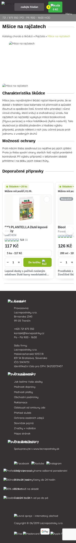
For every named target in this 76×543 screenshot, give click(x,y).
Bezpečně (66, 199)
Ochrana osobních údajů (29, 417)
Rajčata (40, 36)
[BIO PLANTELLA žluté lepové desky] (28, 209)
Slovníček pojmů (24, 423)
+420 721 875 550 (24, 328)
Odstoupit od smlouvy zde (29, 407)
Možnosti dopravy (24, 386)
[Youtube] (38, 462)
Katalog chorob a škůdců (17, 36)
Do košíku (34, 262)
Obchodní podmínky (26, 397)
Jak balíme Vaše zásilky (28, 381)
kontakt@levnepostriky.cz (29, 333)
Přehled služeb (22, 412)
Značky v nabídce (25, 428)
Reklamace (20, 402)
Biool (61, 227)
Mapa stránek (22, 433)
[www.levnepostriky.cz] (22, 462)
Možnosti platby (23, 392)
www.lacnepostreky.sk (46, 448)
